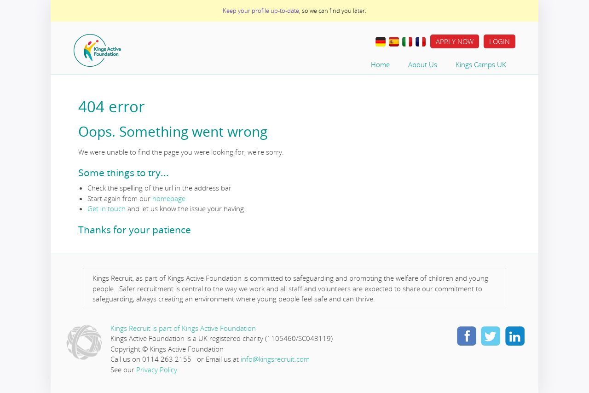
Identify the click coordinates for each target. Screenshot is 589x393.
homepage (168, 198)
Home (126, 50)
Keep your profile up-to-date (261, 10)
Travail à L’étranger (421, 42)
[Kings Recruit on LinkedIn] (514, 335)
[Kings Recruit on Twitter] (490, 335)
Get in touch (106, 208)
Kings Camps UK (481, 64)
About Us (422, 64)
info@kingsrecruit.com (275, 359)
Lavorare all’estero (407, 42)
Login (499, 41)
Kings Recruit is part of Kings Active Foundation (183, 328)
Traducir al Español (394, 42)
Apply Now (455, 41)
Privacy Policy (156, 369)
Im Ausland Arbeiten (380, 42)
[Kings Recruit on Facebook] (466, 335)
